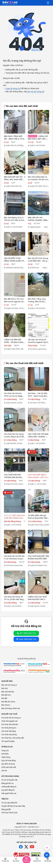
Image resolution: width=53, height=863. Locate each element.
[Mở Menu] (47, 2)
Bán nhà (4, 688)
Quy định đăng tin (8, 790)
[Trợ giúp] (47, 855)
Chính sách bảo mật (8, 767)
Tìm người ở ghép (8, 741)
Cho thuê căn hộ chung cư (11, 718)
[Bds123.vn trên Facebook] (21, 847)
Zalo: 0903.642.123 (27, 639)
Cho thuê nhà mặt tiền (9, 724)
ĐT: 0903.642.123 (27, 633)
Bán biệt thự (6, 695)
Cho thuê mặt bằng (8, 731)
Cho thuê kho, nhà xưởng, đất (12, 738)
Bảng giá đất (6, 809)
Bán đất (4, 698)
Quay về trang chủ (13, 88)
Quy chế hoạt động (8, 760)
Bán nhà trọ (5, 705)
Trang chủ (5, 750)
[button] (5, 860)
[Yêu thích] (22, 113)
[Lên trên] (47, 847)
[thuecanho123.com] (38, 664)
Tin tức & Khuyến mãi (9, 780)
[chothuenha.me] (14, 671)
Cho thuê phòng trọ (8, 728)
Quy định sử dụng (8, 764)
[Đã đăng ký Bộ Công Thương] (21, 855)
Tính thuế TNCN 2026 (9, 812)
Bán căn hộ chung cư (9, 685)
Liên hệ (4, 770)
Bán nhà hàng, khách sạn (10, 708)
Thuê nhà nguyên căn (9, 721)
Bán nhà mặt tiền (7, 692)
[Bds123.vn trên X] (26, 847)
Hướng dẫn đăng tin (8, 786)
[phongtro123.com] (14, 664)
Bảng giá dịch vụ (7, 783)
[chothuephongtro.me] (38, 671)
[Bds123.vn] (10, 2)
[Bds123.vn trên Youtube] (32, 847)
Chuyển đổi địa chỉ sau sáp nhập (13, 806)
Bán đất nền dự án (8, 702)
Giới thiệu (5, 754)
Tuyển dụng (5, 757)
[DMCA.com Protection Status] (35, 854)
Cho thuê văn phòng (9, 734)
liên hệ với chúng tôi (35, 91)
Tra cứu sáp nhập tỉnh (9, 803)
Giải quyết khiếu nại (8, 793)
